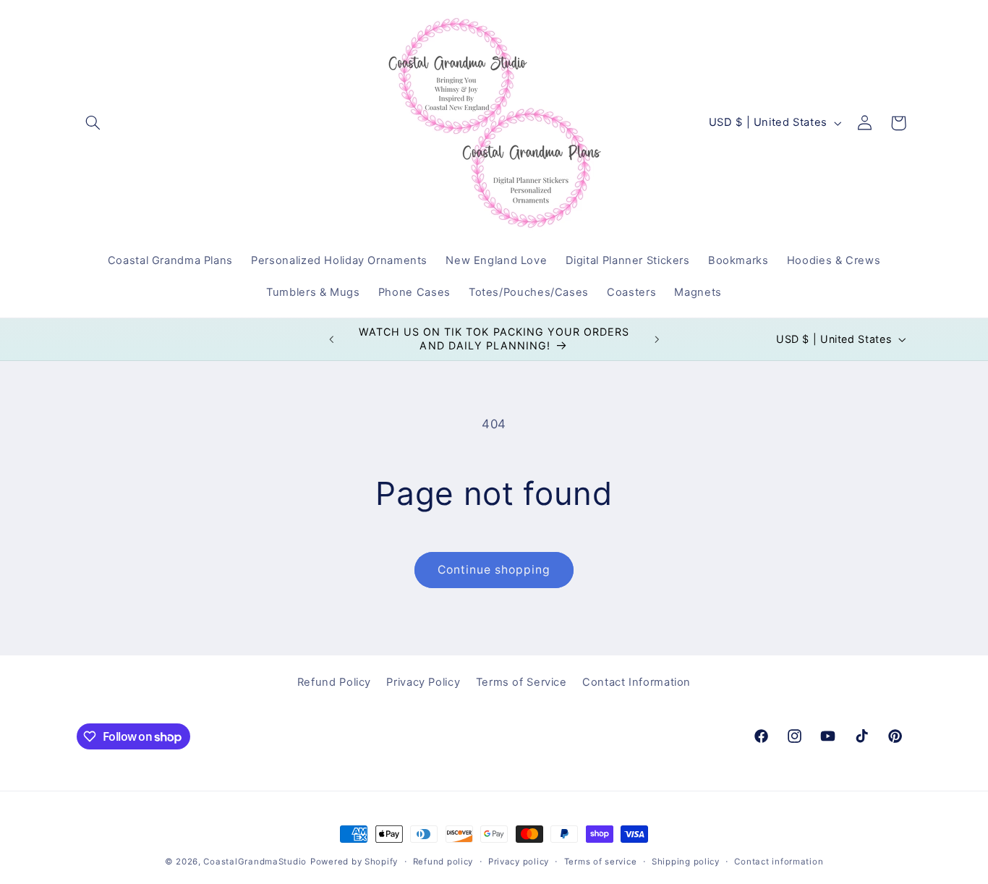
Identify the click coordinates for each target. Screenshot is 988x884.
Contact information (778, 862)
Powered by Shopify (354, 862)
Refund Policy (334, 682)
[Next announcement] (657, 339)
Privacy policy (518, 862)
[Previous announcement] (331, 339)
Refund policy (443, 862)
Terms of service (600, 862)
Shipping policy (686, 862)
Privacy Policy (423, 682)
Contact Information (636, 682)
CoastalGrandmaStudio (255, 862)
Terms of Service (521, 682)
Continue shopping (494, 570)
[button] (93, 123)
